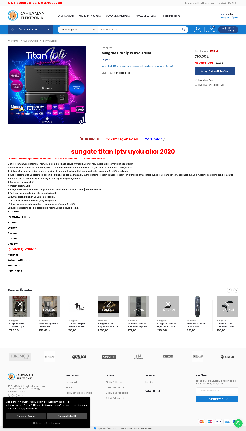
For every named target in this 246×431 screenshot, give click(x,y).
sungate (13, 321)
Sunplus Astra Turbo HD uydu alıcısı (17, 325)
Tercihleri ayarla (26, 416)
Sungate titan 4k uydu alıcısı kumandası (196, 325)
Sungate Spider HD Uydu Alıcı (49, 325)
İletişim (149, 382)
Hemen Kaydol (216, 399)
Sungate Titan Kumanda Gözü (225, 325)
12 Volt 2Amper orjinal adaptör (76, 325)
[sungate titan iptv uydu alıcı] (52, 85)
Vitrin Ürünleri (154, 391)
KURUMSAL (72, 375)
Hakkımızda (72, 382)
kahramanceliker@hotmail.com (200, 3)
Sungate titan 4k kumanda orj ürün (137, 325)
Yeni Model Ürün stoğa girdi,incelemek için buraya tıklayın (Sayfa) (137, 66)
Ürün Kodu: (107, 73)
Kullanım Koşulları (115, 387)
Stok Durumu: (201, 51)
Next (235, 290)
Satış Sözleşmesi (115, 398)
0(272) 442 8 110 (228, 3)
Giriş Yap (225, 17)
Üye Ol (235, 17)
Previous (229, 290)
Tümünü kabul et (67, 416)
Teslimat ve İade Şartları (79, 393)
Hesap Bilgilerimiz (172, 16)
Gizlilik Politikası (114, 382)
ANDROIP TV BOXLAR (90, 16)
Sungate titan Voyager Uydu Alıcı (108, 325)
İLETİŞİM (150, 375)
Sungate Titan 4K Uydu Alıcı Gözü (166, 325)
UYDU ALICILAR (66, 16)
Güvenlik (70, 387)
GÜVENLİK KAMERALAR (118, 16)
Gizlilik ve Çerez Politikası (48, 423)
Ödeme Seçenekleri (117, 393)
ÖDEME (110, 375)
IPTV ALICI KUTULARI (146, 16)
